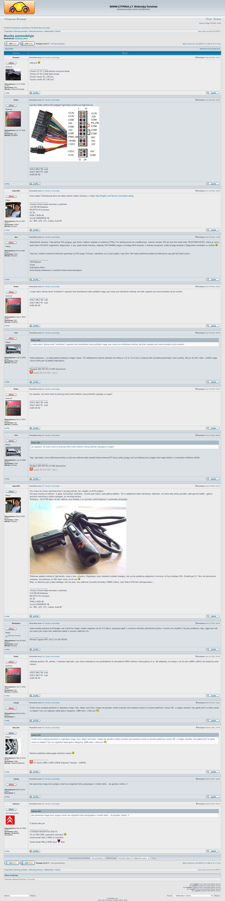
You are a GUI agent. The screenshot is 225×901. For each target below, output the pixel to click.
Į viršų (7, 93)
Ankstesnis (190, 44)
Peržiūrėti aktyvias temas (40, 28)
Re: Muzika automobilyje (51, 57)
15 (211, 44)
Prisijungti (22, 19)
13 (207, 44)
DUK (210, 19)
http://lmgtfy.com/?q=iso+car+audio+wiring (114, 196)
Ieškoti (218, 19)
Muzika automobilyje (19, 36)
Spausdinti (9, 49)
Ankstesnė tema (206, 49)
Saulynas (18, 38)
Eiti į (184, 44)
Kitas (219, 44)
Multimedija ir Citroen (53, 31)
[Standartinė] (196, 57)
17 (216, 44)
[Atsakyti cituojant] (213, 94)
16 (213, 44)
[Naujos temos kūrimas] (11, 45)
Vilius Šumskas (107, 900)
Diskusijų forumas (36, 31)
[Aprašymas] (34, 94)
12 (204, 44)
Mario (25, 38)
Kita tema (216, 49)
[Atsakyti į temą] (27, 45)
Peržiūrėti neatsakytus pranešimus (17, 28)
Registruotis (11, 19)
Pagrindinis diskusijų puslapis (16, 31)
